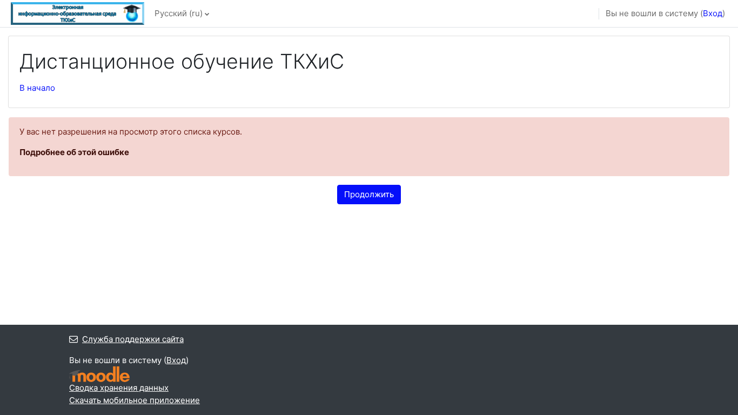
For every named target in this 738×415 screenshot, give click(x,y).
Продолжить (369, 194)
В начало (37, 88)
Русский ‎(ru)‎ (179, 13)
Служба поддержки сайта (133, 339)
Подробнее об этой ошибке (74, 152)
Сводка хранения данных (119, 388)
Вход (712, 13)
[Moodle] (99, 374)
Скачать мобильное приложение (134, 400)
